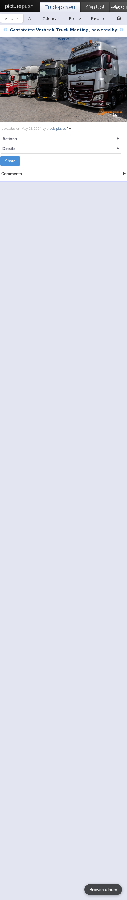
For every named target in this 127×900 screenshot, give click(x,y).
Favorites (99, 18)
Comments (11, 174)
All (30, 18)
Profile (75, 18)
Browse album (103, 889)
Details (8, 148)
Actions (9, 139)
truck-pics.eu (56, 128)
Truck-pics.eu (60, 6)
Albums (11, 18)
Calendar (51, 18)
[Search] (119, 18)
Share (10, 161)
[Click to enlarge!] (63, 79)
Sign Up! (95, 6)
